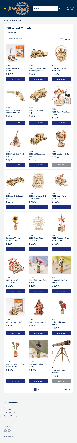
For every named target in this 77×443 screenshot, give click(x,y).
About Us (7, 406)
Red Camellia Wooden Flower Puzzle (60, 323)
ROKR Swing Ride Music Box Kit (61, 113)
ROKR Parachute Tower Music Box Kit (60, 239)
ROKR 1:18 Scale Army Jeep (37, 111)
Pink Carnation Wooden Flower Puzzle (15, 365)
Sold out (61, 165)
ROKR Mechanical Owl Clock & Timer (37, 197)
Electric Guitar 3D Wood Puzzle (15, 69)
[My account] (68, 8)
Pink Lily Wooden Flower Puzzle (38, 281)
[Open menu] (5, 8)
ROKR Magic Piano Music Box (59, 197)
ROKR (8, 65)
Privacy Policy (9, 413)
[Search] (60, 8)
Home (6, 20)
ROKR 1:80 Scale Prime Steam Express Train (37, 69)
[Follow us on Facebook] (5, 430)
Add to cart (16, 79)
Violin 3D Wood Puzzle (14, 322)
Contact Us (8, 409)
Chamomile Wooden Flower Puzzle (59, 281)
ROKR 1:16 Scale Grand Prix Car (14, 197)
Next (66, 389)
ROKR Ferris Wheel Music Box (36, 239)
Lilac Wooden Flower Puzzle (36, 365)
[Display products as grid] (66, 39)
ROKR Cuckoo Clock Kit (38, 322)
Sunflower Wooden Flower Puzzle (13, 239)
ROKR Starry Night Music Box (59, 69)
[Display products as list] (69, 39)
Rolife (8, 235)
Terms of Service (10, 416)
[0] (71, 8)
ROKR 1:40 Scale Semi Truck (37, 155)
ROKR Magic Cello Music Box (15, 155)
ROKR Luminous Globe (60, 154)
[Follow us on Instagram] (9, 430)
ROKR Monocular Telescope (58, 371)
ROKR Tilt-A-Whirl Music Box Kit (13, 281)
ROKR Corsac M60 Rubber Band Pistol (13, 111)
